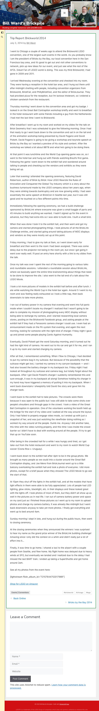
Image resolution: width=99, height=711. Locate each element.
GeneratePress (64, 704)
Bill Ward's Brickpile (23, 23)
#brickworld (68, 592)
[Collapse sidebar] (2, 32)
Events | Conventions (20, 592)
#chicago (79, 592)
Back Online (20, 598)
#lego (88, 592)
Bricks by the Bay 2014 (80, 602)
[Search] (2, 37)
